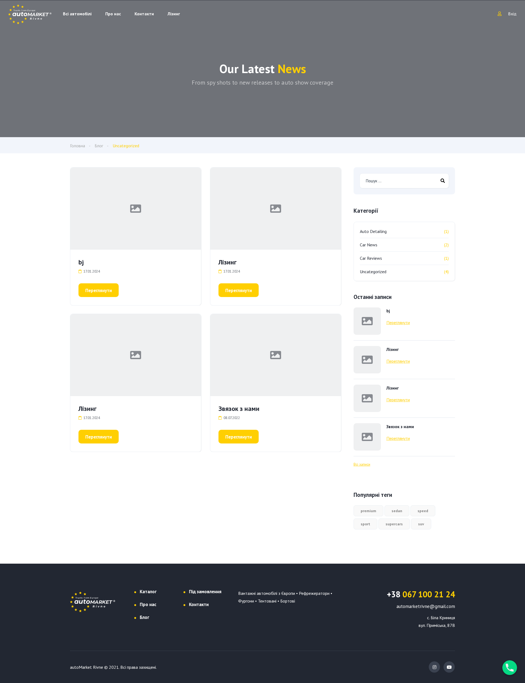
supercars (394, 523)
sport (365, 523)
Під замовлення (205, 592)
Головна (77, 145)
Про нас (113, 13)
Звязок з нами (238, 408)
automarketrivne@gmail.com (425, 606)
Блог (99, 145)
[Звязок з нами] (275, 355)
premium (368, 510)
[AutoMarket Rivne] (29, 13)
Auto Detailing (373, 231)
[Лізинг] (275, 209)
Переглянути (98, 290)
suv (421, 523)
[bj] (135, 209)
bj (81, 262)
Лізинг (174, 13)
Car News (368, 244)
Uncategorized (373, 271)
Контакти (144, 13)
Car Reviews (371, 258)
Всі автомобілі (77, 13)
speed (423, 510)
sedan (397, 510)
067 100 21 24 (421, 594)
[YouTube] (449, 667)
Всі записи (362, 464)
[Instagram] (434, 667)
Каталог (148, 592)
